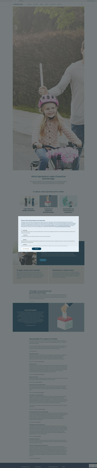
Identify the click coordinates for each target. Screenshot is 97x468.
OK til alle (36, 248)
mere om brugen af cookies (49, 225)
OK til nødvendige (26, 248)
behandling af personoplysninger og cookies (62, 226)
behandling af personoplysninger (64, 225)
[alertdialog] (48, 234)
